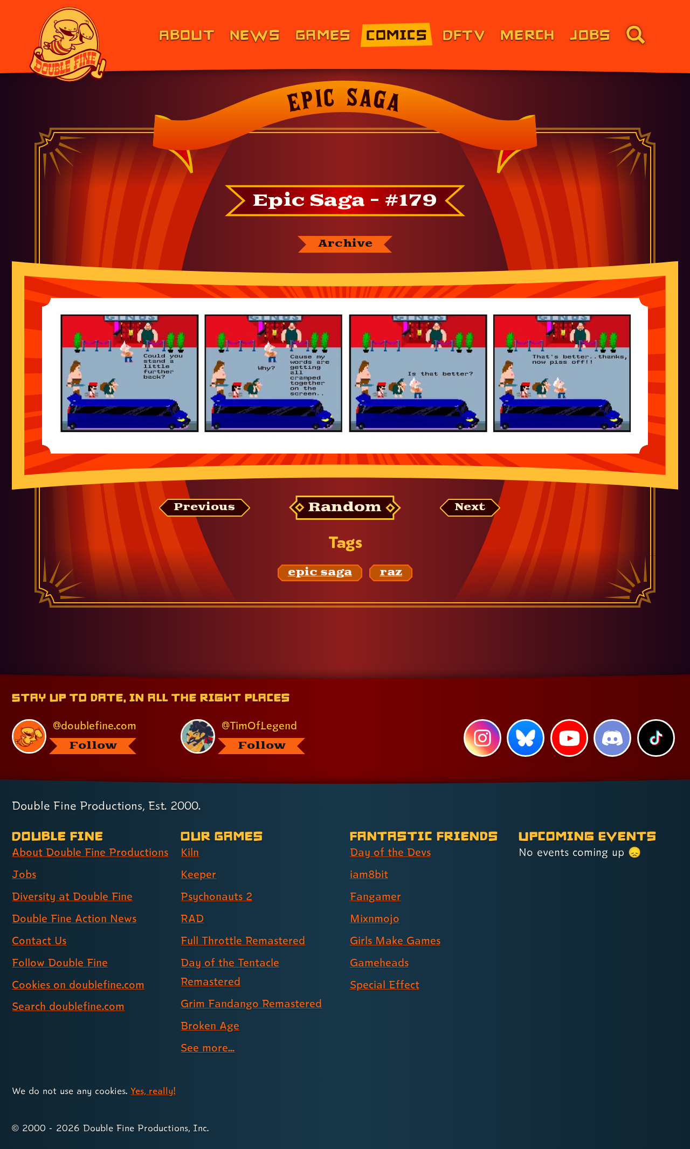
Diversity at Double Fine (72, 896)
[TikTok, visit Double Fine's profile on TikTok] (656, 738)
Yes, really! (152, 1090)
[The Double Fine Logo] (68, 44)
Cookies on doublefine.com (78, 984)
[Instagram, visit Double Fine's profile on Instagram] (482, 738)
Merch (527, 34)
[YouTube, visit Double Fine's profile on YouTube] (569, 738)
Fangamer (375, 896)
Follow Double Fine (60, 962)
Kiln (190, 852)
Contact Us (39, 940)
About (187, 34)
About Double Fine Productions (90, 852)
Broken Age (210, 1025)
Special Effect (384, 984)
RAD (192, 918)
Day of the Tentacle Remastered (230, 972)
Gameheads (379, 962)
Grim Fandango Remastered (251, 1003)
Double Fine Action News (74, 918)
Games (323, 34)
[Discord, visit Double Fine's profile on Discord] (612, 738)
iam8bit (369, 874)
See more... (207, 1047)
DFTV (464, 34)
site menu (333, 678)
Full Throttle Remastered (243, 940)
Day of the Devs (390, 852)
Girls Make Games (395, 940)
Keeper (198, 874)
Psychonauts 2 (216, 896)
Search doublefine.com (68, 1006)
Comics (396, 34)
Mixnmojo (374, 918)
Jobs (590, 34)
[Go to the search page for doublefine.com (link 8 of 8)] (635, 34)
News (255, 34)
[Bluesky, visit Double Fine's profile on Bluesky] (525, 738)
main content (401, 678)
